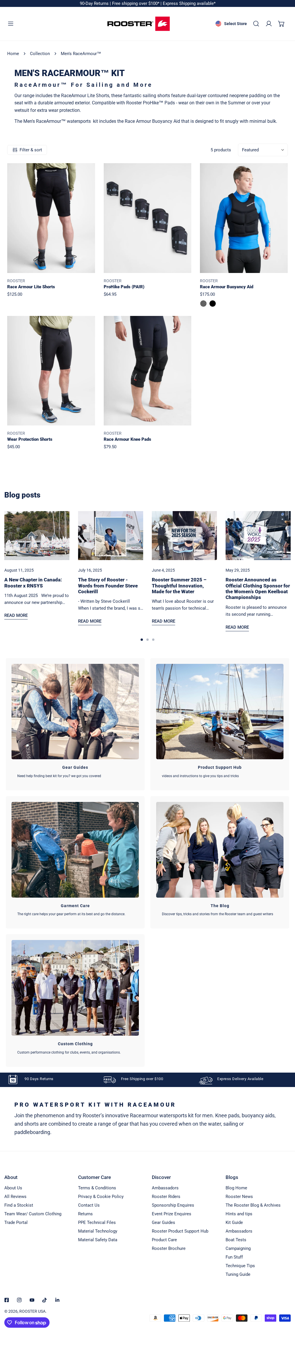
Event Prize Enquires (171, 1213)
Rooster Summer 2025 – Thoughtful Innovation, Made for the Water (179, 585)
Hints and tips (239, 1213)
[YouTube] (32, 1300)
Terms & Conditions (97, 1187)
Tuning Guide (238, 1274)
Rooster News (239, 1196)
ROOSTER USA (32, 1311)
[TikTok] (44, 1300)
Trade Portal (16, 1222)
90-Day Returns (95, 3)
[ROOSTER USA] (139, 24)
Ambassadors (165, 1187)
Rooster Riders (166, 1196)
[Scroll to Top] (284, 1314)
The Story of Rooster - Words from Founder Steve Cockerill (108, 585)
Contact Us (89, 1205)
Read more (16, 615)
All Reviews (15, 1196)
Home (13, 53)
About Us (13, 1187)
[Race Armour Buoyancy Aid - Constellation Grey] (203, 303)
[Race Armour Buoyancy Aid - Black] (212, 303)
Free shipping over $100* (136, 3)
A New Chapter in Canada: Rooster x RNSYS (33, 582)
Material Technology (97, 1231)
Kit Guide (234, 1222)
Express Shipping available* (189, 3)
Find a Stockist (18, 1205)
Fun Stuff (234, 1257)
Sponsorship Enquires (173, 1205)
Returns (85, 1213)
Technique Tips (240, 1265)
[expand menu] (10, 23)
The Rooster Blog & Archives (253, 1205)
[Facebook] (6, 1300)
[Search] (256, 23)
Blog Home (236, 1187)
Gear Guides (163, 1222)
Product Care (164, 1239)
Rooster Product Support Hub (180, 1231)
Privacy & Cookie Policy (101, 1196)
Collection (40, 53)
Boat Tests (236, 1239)
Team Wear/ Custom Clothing (32, 1213)
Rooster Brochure (169, 1248)
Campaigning (238, 1248)
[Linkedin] (57, 1300)
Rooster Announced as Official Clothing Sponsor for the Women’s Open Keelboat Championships (258, 588)
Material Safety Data (97, 1239)
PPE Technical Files (97, 1222)
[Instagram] (19, 1300)
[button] (281, 23)
